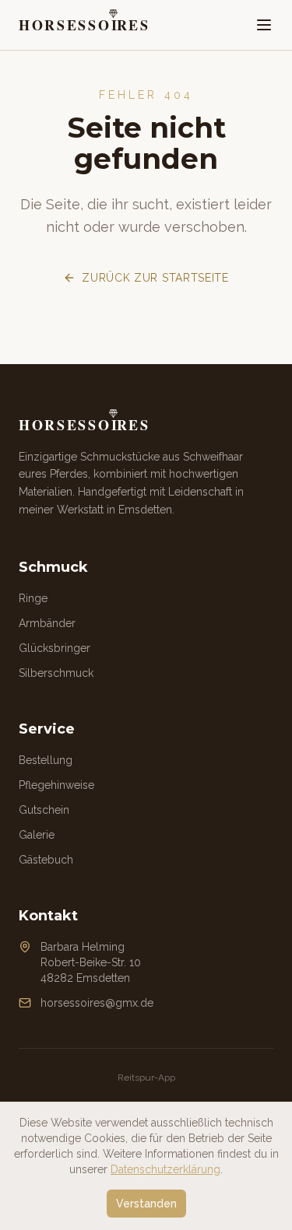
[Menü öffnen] (264, 25)
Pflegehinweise (56, 785)
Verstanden (146, 1203)
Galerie (37, 835)
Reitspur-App (146, 1077)
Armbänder (47, 623)
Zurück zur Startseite (155, 278)
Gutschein (44, 810)
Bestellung (45, 760)
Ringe (33, 598)
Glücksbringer (54, 648)
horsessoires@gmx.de (96, 1003)
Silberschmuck (56, 673)
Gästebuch (46, 859)
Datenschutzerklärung (165, 1169)
